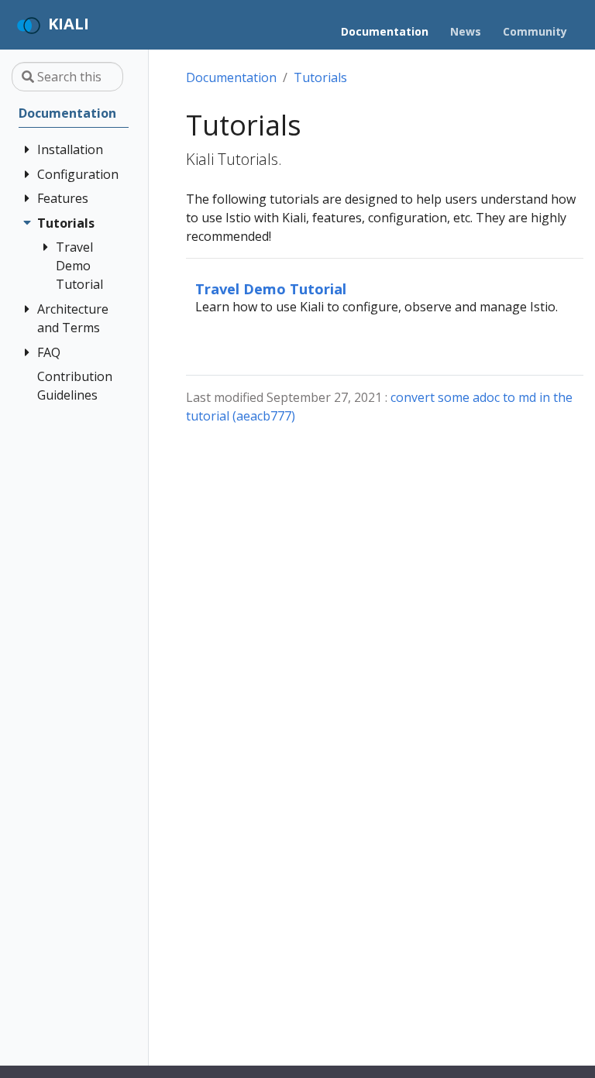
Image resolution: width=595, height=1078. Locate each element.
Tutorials (320, 77)
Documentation (231, 77)
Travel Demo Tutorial (270, 288)
